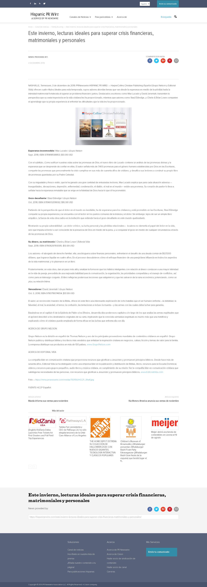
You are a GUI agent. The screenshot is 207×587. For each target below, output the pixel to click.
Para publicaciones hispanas (81, 572)
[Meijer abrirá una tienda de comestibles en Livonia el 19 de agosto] (165, 423)
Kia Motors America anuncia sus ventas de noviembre (154, 401)
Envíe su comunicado (168, 4)
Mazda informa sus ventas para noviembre (48, 401)
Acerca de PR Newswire (118, 550)
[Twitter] (44, 3)
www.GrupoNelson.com (98, 344)
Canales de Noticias (79, 17)
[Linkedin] (35, 3)
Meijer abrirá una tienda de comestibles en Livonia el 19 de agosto (164, 435)
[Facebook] (30, 3)
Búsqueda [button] (166, 16)
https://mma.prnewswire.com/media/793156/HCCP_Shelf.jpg (64, 380)
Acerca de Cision (115, 554)
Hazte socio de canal (117, 567)
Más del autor (58, 411)
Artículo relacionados (39, 411)
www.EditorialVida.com (152, 372)
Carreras (111, 572)
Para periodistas (103, 17)
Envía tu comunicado (158, 552)
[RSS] (40, 3)
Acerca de (122, 17)
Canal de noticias (76, 550)
